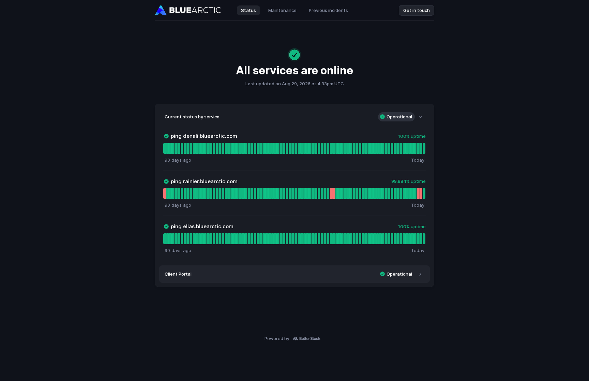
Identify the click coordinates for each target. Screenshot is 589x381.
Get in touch (416, 10)
